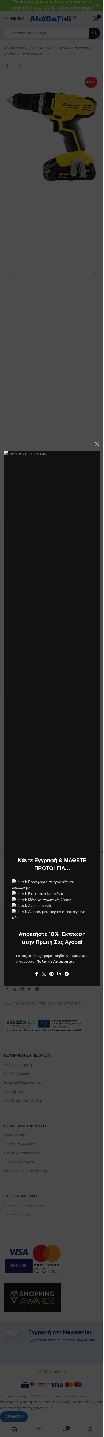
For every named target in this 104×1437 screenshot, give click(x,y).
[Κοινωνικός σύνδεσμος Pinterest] (51, 974)
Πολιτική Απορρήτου (55, 961)
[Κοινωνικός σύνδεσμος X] (43, 974)
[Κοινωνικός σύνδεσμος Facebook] (36, 974)
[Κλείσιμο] (97, 444)
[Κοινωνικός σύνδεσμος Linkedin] (59, 974)
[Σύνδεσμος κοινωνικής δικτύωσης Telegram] (66, 974)
